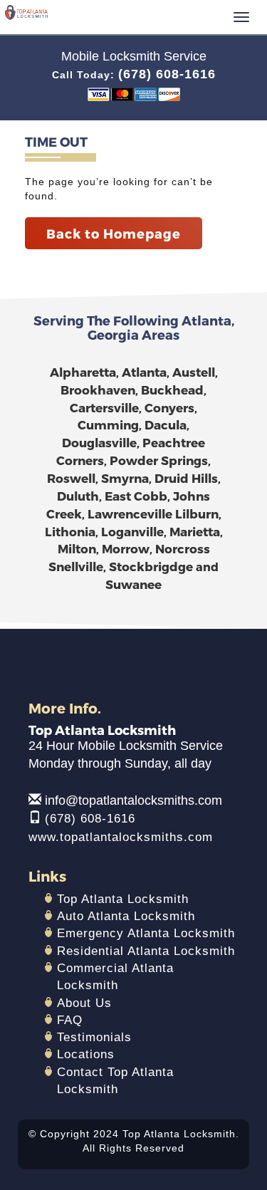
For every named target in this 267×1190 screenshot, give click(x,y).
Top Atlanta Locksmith (123, 899)
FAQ (70, 1020)
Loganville (132, 531)
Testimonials (94, 1037)
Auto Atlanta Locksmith (126, 916)
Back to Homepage (113, 233)
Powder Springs (159, 460)
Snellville (75, 566)
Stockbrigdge (151, 566)
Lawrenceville (130, 513)
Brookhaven (98, 389)
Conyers (169, 407)
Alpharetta (83, 372)
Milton (77, 548)
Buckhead (172, 389)
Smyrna (125, 478)
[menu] (241, 17)
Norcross (182, 548)
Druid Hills (186, 478)
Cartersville (104, 407)
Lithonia (70, 531)
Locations (86, 1054)
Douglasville (99, 442)
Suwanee (133, 584)
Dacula (166, 424)
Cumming (108, 424)
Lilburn (197, 513)
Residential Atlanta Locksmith (146, 951)
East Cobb (136, 496)
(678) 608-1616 (167, 74)
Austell (193, 372)
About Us (84, 1003)
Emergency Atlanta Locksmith (146, 933)
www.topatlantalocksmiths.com (120, 837)
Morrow (126, 548)
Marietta (194, 531)
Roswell (71, 478)
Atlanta (144, 372)
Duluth (78, 496)
